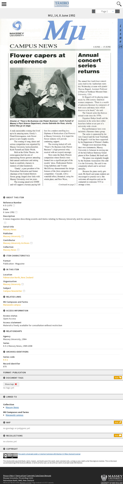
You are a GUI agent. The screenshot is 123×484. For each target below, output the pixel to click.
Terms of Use (21, 475)
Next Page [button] (117, 11)
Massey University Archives (16, 243)
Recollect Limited (25, 483)
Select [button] (113, 11)
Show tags (9, 384)
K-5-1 (5, 359)
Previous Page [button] (94, 11)
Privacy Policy (8, 475)
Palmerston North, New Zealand (18, 277)
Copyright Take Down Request (39, 475)
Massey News (12, 407)
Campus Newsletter (12, 290)
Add (116, 377)
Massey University (12, 236)
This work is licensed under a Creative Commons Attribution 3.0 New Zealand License (49, 454)
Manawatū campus (14, 415)
